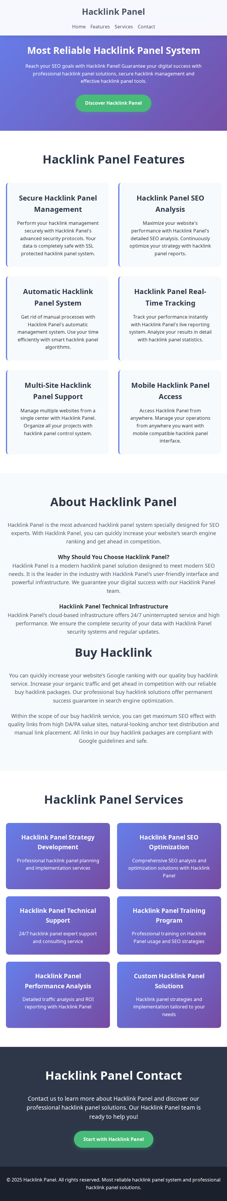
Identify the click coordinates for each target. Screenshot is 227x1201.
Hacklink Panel (113, 11)
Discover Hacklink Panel (113, 103)
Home (79, 26)
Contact (146, 26)
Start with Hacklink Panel (113, 1139)
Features (100, 26)
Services (124, 26)
